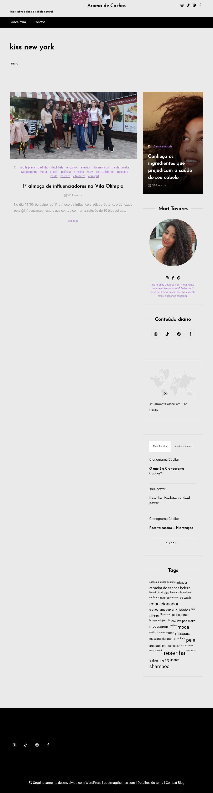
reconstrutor (187, 645)
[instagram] (182, 5)
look (173, 621)
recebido (122, 171)
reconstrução (156, 650)
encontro (72, 167)
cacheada (154, 597)
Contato (39, 22)
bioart (160, 592)
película (66, 171)
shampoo (159, 666)
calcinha (174, 597)
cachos (165, 597)
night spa (180, 638)
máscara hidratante (162, 638)
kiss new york (101, 167)
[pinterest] (194, 5)
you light (93, 176)
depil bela (57, 167)
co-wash (185, 597)
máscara (182, 633)
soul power (157, 489)
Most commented (184, 446)
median (173, 625)
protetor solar (171, 645)
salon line (156, 660)
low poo (182, 621)
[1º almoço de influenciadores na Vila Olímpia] (73, 125)
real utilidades (105, 171)
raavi (90, 171)
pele (190, 640)
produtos (155, 645)
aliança (153, 582)
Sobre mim (18, 22)
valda (53, 176)
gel (173, 614)
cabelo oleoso (185, 592)
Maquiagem (29, 171)
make (125, 167)
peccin (54, 171)
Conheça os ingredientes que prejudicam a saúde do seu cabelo (170, 167)
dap (193, 609)
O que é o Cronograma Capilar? (166, 471)
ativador (181, 582)
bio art (152, 592)
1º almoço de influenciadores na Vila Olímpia (73, 186)
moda (43, 171)
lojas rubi (165, 620)
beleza (185, 588)
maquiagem (158, 626)
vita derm (79, 176)
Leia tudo (73, 220)
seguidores (172, 660)
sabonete (191, 650)
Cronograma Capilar (164, 459)
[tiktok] (188, 5)
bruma (173, 592)
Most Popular (160, 446)
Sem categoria (163, 146)
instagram (182, 614)
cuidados (183, 610)
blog (166, 592)
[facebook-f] (200, 5)
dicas (154, 615)
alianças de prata (167, 582)
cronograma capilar (162, 609)
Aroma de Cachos (106, 6)
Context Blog (175, 783)
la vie (116, 167)
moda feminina (157, 632)
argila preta (27, 167)
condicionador (163, 603)
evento (85, 167)
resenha (174, 653)
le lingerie (154, 620)
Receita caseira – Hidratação (171, 528)
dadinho (43, 167)
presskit (79, 171)
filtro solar (165, 614)
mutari (170, 633)
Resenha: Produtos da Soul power (169, 501)
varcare (65, 176)
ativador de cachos (164, 588)
